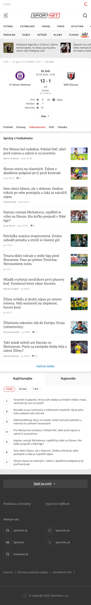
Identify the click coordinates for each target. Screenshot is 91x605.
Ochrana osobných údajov (32, 572)
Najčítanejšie (22, 379)
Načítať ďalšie (45, 366)
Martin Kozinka (11, 158)
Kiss (32, 99)
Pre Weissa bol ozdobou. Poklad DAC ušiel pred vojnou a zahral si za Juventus (34, 151)
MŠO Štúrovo (71, 84)
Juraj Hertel (9, 225)
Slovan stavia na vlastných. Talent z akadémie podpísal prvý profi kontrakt (32, 171)
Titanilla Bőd (9, 202)
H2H (51, 127)
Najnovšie (68, 379)
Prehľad (8, 127)
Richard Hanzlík (11, 332)
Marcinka (30, 107)
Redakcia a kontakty (17, 504)
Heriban (30, 103)
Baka (59, 99)
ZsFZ (5, 61)
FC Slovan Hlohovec (20, 84)
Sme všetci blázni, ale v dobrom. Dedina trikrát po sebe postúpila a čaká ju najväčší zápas (35, 193)
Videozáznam (37, 127)
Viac (44, 116)
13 (36, 356)
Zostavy (21, 127)
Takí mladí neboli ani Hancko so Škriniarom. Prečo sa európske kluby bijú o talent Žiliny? (35, 347)
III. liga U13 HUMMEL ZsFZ (27, 61)
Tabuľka (62, 127)
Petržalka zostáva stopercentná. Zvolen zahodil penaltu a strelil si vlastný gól (32, 238)
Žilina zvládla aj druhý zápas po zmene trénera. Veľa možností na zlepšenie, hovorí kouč (32, 303)
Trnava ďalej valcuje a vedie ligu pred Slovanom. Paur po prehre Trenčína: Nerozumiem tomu (31, 260)
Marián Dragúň (11, 288)
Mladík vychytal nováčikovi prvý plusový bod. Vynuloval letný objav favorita (33, 282)
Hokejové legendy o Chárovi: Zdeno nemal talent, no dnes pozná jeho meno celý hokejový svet (37, 47)
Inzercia (7, 572)
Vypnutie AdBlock (58, 504)
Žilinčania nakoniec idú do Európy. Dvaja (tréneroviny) (34, 325)
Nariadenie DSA (62, 572)
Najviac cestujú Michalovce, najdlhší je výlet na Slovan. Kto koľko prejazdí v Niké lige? (34, 216)
